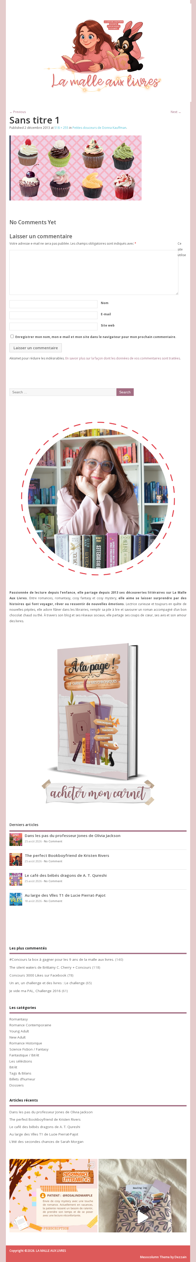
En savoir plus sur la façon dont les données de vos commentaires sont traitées (122, 358)
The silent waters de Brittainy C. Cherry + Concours (50, 967)
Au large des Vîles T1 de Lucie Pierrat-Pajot (65, 895)
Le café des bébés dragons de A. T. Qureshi (66, 875)
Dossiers (16, 1085)
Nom (104, 303)
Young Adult (19, 1031)
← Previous (17, 112)
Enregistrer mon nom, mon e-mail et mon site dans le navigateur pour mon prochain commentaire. (95, 337)
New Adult (17, 1037)
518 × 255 (61, 128)
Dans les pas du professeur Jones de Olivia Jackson (72, 835)
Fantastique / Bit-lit (24, 1055)
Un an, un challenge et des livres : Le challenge (47, 983)
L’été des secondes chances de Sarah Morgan (46, 1141)
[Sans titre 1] (75, 199)
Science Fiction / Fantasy (28, 1049)
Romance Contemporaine (30, 1025)
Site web (108, 325)
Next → (176, 112)
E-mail (106, 314)
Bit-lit (13, 1067)
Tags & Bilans (20, 1073)
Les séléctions (20, 1061)
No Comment (53, 841)
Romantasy (18, 1019)
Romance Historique (25, 1043)
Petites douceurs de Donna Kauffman (99, 128)
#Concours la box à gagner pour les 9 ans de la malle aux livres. (61, 959)
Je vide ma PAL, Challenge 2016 (35, 991)
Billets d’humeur (22, 1079)
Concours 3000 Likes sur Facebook (37, 975)
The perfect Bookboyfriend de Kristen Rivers (67, 855)
